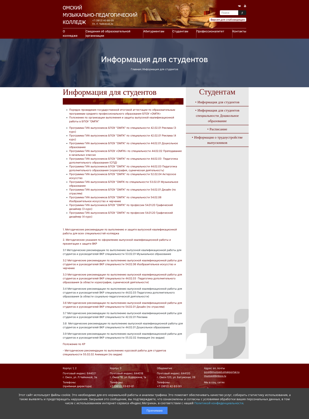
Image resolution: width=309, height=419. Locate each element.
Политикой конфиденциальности (218, 403)
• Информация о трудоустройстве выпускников (217, 140)
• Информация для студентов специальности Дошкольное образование (217, 115)
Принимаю (154, 410)
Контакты (239, 31)
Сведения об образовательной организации (108, 33)
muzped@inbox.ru (215, 375)
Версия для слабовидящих (228, 19)
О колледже (70, 33)
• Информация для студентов (217, 102)
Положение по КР (74, 344)
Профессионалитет (210, 31)
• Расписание (217, 129)
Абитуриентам (153, 31)
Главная (136, 69)
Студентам (180, 31)
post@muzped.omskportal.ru (221, 372)
